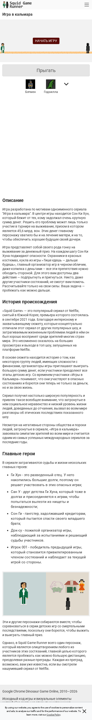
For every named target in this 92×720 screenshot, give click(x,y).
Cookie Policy (53, 714)
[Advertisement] (46, 145)
